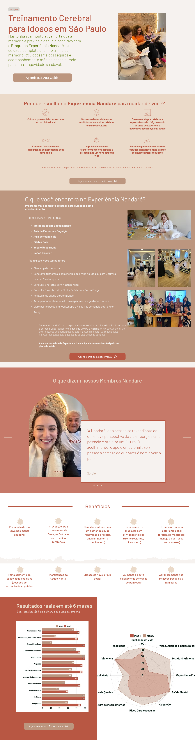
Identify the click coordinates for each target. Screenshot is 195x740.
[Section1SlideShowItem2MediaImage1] (97, 485)
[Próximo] (187, 437)
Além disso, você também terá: (47, 260)
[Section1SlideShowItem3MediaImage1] (101, 485)
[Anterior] (8, 437)
